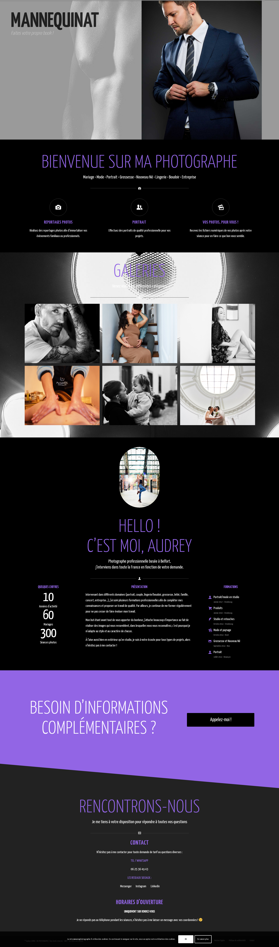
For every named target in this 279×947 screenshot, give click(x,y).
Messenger (126, 886)
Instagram (141, 886)
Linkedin (155, 886)
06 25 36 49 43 (139, 869)
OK (186, 939)
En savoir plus (203, 939)
